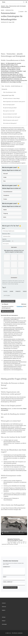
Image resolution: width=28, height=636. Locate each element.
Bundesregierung (5, 143)
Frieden (5, 199)
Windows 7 (4, 620)
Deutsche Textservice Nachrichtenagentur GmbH (15, 539)
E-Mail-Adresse (8, 581)
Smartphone (6, 195)
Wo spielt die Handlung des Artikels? (10, 107)
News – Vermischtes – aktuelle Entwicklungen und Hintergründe (12, 87)
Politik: (5, 177)
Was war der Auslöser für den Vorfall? (10, 114)
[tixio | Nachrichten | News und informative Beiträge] (3, 2)
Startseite (3, 6)
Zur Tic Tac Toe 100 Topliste (8, 301)
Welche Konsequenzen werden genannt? (10, 120)
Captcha (4, 239)
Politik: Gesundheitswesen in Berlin (9, 92)
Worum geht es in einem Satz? (9, 110)
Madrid (5, 209)
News (7, 6)
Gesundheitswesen (7, 191)
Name (3, 228)
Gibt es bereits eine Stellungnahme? (10, 123)
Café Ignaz (3, 617)
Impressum (4, 603)
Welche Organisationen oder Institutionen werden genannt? (14, 101)
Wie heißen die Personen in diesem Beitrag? (11, 98)
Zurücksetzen (14, 277)
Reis (4, 181)
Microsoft (5, 173)
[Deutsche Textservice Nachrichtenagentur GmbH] (4, 540)
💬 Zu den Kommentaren (7, 311)
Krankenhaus (20, 306)
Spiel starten (14, 247)
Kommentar (7, 566)
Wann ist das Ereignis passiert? (9, 104)
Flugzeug (5, 213)
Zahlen (12, 65)
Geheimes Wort (6, 233)
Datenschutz (4, 606)
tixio (10, 633)
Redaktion (3, 610)
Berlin (2, 63)
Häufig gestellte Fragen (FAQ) (8, 95)
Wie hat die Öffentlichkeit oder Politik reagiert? (11, 117)
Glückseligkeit (4, 624)
